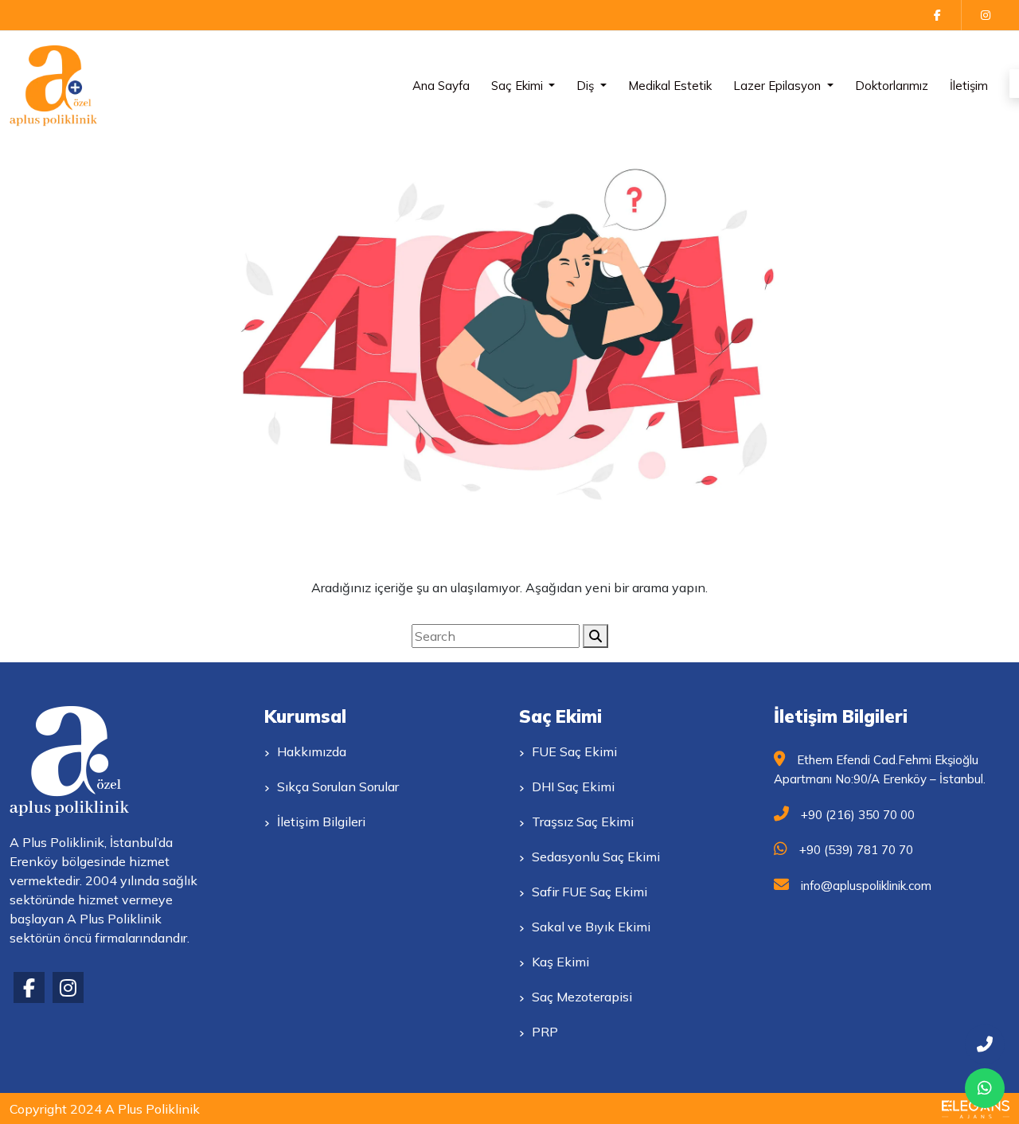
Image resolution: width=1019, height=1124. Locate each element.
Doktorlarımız (891, 85)
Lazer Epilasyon (778, 85)
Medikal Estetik (670, 85)
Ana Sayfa (441, 85)
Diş (586, 85)
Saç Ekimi (518, 85)
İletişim (969, 85)
